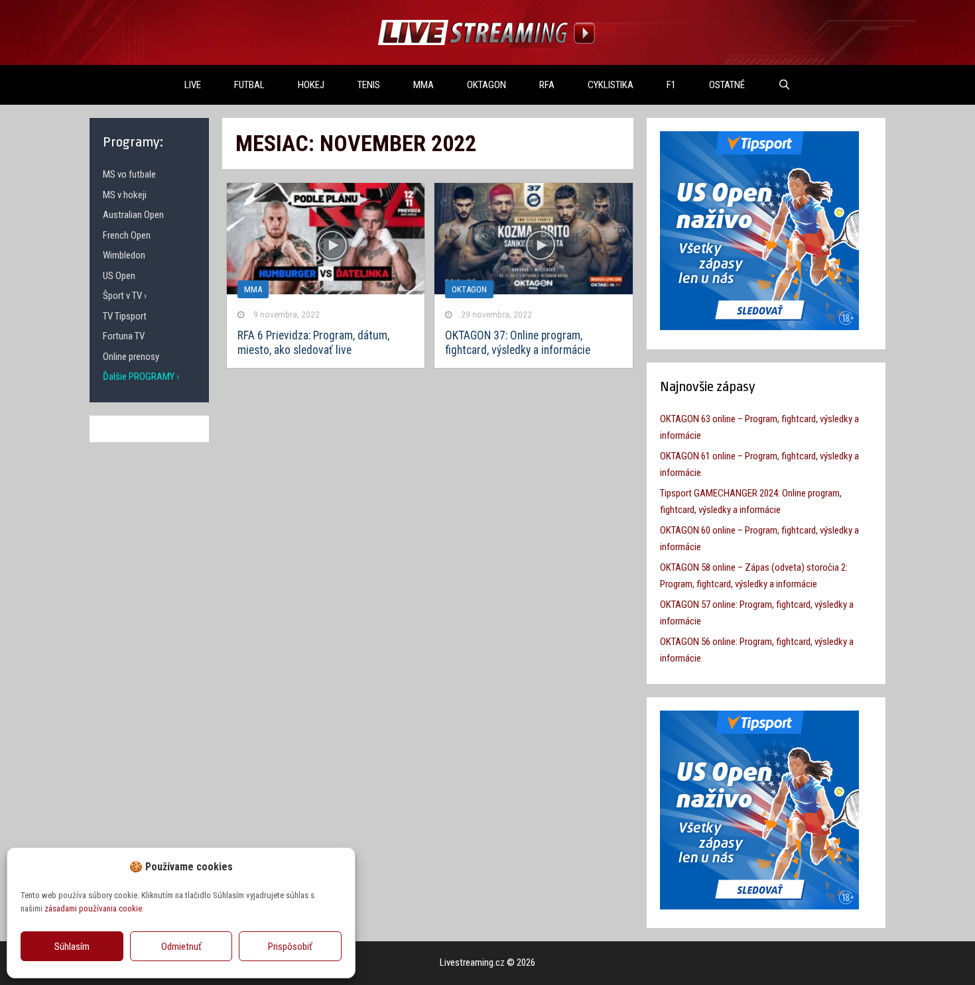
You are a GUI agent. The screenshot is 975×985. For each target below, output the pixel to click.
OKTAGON (486, 85)
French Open (127, 235)
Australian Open (133, 215)
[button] (335, 866)
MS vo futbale (129, 174)
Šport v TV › (125, 296)
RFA (546, 85)
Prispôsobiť (290, 947)
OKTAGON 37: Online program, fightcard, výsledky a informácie (517, 342)
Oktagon (469, 289)
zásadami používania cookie (93, 908)
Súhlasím (72, 947)
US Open (119, 276)
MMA (423, 85)
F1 (671, 85)
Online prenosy (131, 357)
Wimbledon (124, 255)
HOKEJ (311, 85)
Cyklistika (610, 85)
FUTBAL (249, 85)
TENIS (369, 85)
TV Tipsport (125, 316)
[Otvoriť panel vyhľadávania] (784, 85)
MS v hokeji (125, 195)
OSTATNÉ (727, 85)
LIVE (192, 85)
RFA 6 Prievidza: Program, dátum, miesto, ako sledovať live (313, 342)
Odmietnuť (181, 947)
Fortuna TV (124, 336)
